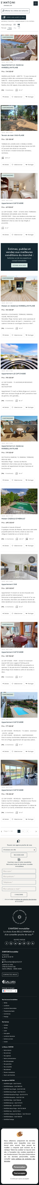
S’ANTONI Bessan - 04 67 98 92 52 (13, 1086)
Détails (6, 97)
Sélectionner (18, 97)
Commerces (7, 1014)
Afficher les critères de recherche (16, 11)
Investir (6, 1041)
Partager (31, 97)
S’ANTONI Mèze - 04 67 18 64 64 (12, 1100)
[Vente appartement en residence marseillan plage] (19, 47)
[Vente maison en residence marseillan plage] (19, 288)
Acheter (6, 1025)
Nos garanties (7, 1064)
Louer (5, 1030)
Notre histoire (7, 1050)
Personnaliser (19, 1167)
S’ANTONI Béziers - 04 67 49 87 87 (13, 1116)
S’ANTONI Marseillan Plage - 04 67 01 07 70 (16, 1094)
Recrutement (7, 1069)
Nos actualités (8, 1067)
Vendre (5, 1028)
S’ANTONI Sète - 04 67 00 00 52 (12, 1105)
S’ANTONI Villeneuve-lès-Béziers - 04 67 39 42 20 (17, 1114)
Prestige (6, 1016)
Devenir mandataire (9, 1072)
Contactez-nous (10, 974)
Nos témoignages (9, 1061)
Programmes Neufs (9, 1011)
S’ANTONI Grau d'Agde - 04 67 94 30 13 (14, 1092)
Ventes (5, 1003)
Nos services (7, 1053)
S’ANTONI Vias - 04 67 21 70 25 (12, 1111)
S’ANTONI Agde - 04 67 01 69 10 (12, 1083)
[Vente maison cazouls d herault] (19, 501)
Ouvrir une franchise (9, 1075)
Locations (6, 1005)
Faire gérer (7, 1033)
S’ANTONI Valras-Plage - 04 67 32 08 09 (15, 1108)
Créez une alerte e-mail (15, 17)
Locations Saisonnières (10, 1008)
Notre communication (10, 1058)
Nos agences (7, 1056)
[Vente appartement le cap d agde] (19, 356)
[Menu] (35, 3)
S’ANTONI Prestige (9, 1119)
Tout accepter (19, 1173)
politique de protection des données (25, 899)
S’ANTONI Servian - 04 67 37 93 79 (13, 1103)
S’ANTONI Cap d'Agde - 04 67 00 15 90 (14, 1089)
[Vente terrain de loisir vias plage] (19, 118)
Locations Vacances (9, 1036)
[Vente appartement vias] (19, 567)
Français (9, 991)
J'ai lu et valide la (10, 899)
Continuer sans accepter (19, 1178)
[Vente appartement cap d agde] (19, 186)
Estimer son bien (8, 1039)
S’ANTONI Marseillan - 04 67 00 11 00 (14, 1097)
